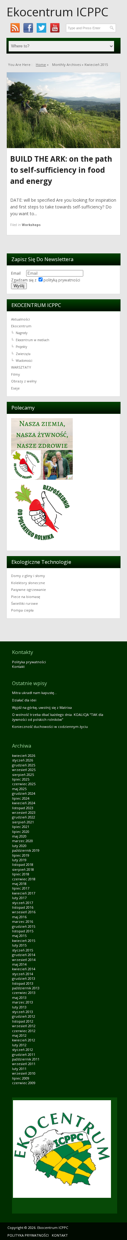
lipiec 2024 (20, 798)
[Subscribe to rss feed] (15, 28)
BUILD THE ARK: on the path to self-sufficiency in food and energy (61, 170)
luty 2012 (19, 1045)
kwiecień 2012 (23, 1040)
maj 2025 (19, 788)
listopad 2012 (22, 1021)
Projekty (21, 347)
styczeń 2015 (22, 950)
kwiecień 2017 (23, 893)
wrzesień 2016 (23, 912)
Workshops (31, 225)
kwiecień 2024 (23, 803)
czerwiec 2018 (23, 879)
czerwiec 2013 (23, 992)
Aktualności (20, 319)
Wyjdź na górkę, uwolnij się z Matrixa (42, 707)
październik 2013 (25, 988)
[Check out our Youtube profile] (54, 28)
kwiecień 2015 (23, 940)
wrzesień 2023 (23, 812)
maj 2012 (19, 1035)
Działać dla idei (24, 700)
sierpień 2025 (23, 774)
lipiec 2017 (20, 888)
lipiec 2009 (20, 1078)
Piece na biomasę (25, 596)
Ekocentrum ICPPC (57, 12)
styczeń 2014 (22, 973)
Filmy (15, 374)
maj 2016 (19, 917)
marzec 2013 (22, 1002)
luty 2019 (19, 860)
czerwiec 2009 (23, 1082)
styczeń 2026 (22, 760)
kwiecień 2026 (23, 755)
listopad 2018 (22, 864)
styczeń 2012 (22, 1049)
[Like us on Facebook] (28, 28)
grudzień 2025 (23, 765)
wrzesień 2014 (23, 959)
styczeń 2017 (22, 902)
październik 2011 (25, 1059)
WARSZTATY (21, 367)
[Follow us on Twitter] (41, 28)
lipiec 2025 (20, 779)
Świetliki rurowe (24, 603)
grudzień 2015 (23, 926)
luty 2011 (19, 1068)
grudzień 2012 (23, 1016)
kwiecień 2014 (23, 969)
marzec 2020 (22, 840)
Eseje (15, 388)
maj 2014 (19, 964)
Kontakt (18, 666)
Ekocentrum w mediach (32, 340)
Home (41, 64)
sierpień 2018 (23, 869)
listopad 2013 (22, 983)
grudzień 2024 (23, 793)
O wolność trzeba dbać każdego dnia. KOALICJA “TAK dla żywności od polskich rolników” (57, 716)
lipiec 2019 (20, 855)
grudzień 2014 (23, 954)
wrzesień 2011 (23, 1063)
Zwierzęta (23, 354)
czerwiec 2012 (23, 1030)
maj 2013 (19, 997)
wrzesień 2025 (23, 769)
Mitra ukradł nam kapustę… (34, 692)
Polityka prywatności (29, 662)
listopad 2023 (22, 808)
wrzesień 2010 (23, 1073)
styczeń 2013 (22, 1011)
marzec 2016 (22, 921)
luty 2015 (19, 945)
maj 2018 (19, 883)
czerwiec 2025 (23, 784)
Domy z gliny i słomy (28, 575)
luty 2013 (19, 1007)
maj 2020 (19, 836)
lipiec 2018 (20, 874)
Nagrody (21, 333)
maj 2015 (19, 935)
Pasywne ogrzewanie (28, 589)
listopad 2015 (22, 931)
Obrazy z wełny (24, 381)
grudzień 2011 (23, 1054)
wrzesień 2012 (23, 1026)
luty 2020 (19, 845)
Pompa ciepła (22, 610)
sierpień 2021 (23, 822)
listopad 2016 (22, 907)
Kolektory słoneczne (28, 582)
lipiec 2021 (20, 826)
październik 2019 (25, 850)
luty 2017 (19, 897)
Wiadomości (24, 360)
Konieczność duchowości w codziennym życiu (50, 726)
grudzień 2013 (23, 978)
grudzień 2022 (23, 817)
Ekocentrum (21, 326)
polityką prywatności (61, 280)
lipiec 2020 (20, 831)
